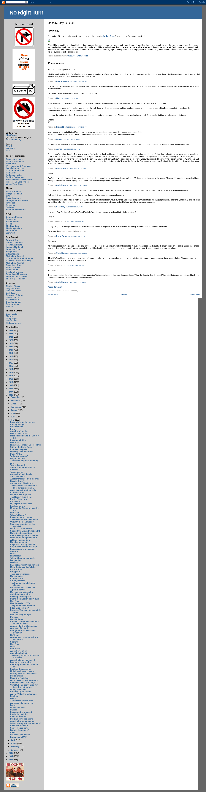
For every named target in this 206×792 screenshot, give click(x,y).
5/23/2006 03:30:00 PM (76, 236)
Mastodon (10, 148)
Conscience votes (14, 159)
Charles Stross (13, 286)
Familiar (14, 696)
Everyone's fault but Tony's (22, 682)
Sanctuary (60, 207)
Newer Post (53, 294)
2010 (11, 382)
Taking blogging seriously (22, 558)
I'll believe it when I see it (22, 671)
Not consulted (16, 576)
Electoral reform (17, 506)
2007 (11, 392)
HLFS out (14, 635)
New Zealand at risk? (20, 433)
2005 (11, 753)
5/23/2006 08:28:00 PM (75, 265)
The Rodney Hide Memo (21, 497)
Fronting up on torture (20, 692)
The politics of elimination (22, 605)
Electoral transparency (20, 669)
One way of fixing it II (20, 628)
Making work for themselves (23, 673)
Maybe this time (17, 458)
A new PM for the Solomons (23, 694)
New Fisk (14, 442)
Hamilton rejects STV (20, 603)
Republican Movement (16, 274)
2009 (11, 385)
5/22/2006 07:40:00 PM (78, 127)
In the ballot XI (17, 492)
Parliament (11, 173)
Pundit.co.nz (12, 270)
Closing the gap (17, 424)
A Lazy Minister (17, 476)
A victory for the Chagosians (23, 626)
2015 (11, 366)
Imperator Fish (13, 249)
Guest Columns (13, 198)
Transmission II (17, 465)
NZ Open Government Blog (18, 261)
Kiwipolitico (11, 251)
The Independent (14, 228)
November (16, 400)
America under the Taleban (22, 467)
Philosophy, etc (13, 323)
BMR (8, 196)
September (16, 407)
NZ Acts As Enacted (15, 170)
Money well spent (18, 689)
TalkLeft (9, 306)
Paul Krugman (12, 304)
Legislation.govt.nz (15, 168)
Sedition (10, 207)
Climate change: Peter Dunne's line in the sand (24, 622)
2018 (11, 356)
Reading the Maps (14, 272)
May (13, 420)
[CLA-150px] (24, 80)
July (13, 413)
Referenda (10, 205)
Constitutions (16, 619)
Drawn (13, 553)
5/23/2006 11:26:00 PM (78, 282)
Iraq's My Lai (16, 454)
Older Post (195, 294)
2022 (11, 343)
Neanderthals (16, 556)
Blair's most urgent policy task (24, 599)
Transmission (16, 472)
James (59, 149)
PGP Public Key (13, 140)
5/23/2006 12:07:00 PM (78, 185)
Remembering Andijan (20, 615)
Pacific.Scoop (12, 221)
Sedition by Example (15, 209)
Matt (58, 98)
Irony (12, 429)
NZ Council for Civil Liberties (19, 258)
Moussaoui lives (17, 707)
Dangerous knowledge (20, 662)
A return (14, 551)
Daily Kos (10, 293)
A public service (17, 590)
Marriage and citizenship (21, 592)
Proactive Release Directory (19, 179)
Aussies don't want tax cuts (23, 490)
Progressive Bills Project (17, 182)
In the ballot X (16, 578)
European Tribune (14, 295)
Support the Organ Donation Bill (25, 531)
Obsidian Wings (13, 302)
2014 (11, 369)
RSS (8, 151)
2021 (11, 347)
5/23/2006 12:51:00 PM (75, 221)
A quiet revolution (18, 651)
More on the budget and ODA (23, 538)
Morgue (9, 316)
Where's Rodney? (18, 515)
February (15, 747)
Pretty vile (53, 30)
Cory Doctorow (13, 288)
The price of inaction (20, 574)
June (13, 417)
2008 (11, 389)
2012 (11, 376)
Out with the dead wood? (22, 522)
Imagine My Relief (14, 247)
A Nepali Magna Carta (20, 540)
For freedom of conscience (22, 587)
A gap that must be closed (22, 660)
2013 (11, 372)
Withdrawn (15, 649)
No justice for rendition (21, 533)
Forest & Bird (12, 240)
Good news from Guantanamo (24, 680)
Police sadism (17, 676)
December (16, 397)
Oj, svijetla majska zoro (21, 504)
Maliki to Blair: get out (20, 495)
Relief (13, 732)
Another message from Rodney (24, 479)
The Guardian (12, 226)
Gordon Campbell (14, 242)
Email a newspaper (15, 161)
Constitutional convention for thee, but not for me (24, 686)
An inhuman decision (20, 594)
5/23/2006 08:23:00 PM (78, 253)
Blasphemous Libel (15, 194)
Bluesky (9, 146)
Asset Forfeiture (13, 191)
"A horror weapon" (19, 456)
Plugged (14, 617)
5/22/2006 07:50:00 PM (72, 139)
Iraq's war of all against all (22, 544)
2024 (11, 337)
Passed (13, 710)
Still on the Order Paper (21, 447)
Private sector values (20, 735)
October (15, 404)
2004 (11, 756)
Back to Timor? (17, 481)
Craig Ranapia (62, 168)
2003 (11, 759)
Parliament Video (14, 175)
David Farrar (61, 236)
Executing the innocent (21, 712)
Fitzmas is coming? (19, 608)
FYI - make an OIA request (18, 166)
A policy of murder (19, 431)
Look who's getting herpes (22, 422)
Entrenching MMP (18, 737)
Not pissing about (18, 542)
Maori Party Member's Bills (22, 567)
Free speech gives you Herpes (24, 535)
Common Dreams (14, 217)
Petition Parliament (15, 177)
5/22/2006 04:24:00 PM (78, 81)
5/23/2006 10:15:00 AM (78, 168)
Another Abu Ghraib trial (21, 483)
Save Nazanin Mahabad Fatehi (24, 519)
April (13, 740)
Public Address (13, 267)
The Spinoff (11, 230)
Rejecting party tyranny (21, 517)
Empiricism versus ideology (23, 547)
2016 (11, 363)
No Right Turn (26, 12)
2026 (11, 330)
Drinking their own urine (21, 452)
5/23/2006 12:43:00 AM (71, 149)
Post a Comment (55, 287)
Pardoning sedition (19, 714)
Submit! (14, 470)
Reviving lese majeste (20, 596)
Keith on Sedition (18, 716)
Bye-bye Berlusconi (19, 726)
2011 (11, 379)
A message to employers (21, 703)
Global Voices (12, 297)
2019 (11, 353)
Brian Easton (12, 314)
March (14, 743)
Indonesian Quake (18, 449)
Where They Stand (14, 184)
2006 (11, 395)
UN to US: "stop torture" (21, 528)
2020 (11, 350)
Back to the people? (19, 730)
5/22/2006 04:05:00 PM (78, 56)
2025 (11, 334)
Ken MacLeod (12, 300)
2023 (11, 340)
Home (124, 294)
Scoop (9, 224)
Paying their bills (18, 440)
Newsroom (11, 219)
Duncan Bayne (62, 81)
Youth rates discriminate (21, 701)
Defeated (14, 562)
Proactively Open (14, 265)
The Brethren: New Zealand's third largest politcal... (23, 486)
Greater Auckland (14, 245)
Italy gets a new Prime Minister (24, 565)
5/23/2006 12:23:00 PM (75, 207)
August (14, 410)
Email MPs (11, 164)
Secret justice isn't (18, 728)
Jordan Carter (109, 36)
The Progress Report (15, 279)
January (15, 750)
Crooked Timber (13, 291)
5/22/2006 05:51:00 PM (69, 98)
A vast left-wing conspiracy (22, 721)
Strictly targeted (17, 581)
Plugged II (15, 572)
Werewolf (10, 233)
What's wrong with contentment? (25, 723)
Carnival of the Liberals (21, 474)
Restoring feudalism (19, 678)
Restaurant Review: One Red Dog (25, 445)
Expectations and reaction (22, 549)
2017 (11, 359)
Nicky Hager (11, 318)
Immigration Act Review (17, 200)
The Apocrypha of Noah (17, 276)
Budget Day (15, 560)
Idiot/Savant (11, 135)
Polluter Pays (16, 427)
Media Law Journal (15, 256)
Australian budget (18, 653)
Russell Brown (62, 127)
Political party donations (21, 719)
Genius (59, 139)
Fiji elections (16, 569)
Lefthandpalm (12, 254)
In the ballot (11, 203)
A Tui (12, 463)
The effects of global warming (24, 461)
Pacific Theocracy (18, 499)
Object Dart (11, 321)
